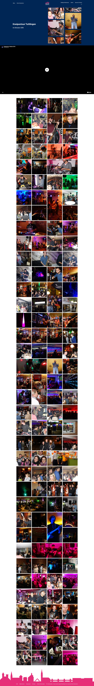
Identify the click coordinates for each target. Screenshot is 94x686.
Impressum (28, 683)
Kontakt (33, 683)
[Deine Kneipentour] (47, 3)
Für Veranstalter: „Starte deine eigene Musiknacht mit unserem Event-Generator (62, 683)
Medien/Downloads (41, 683)
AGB (17, 683)
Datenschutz (21, 683)
